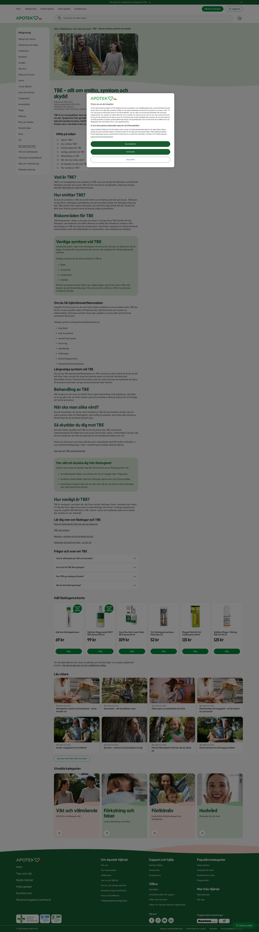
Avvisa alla (130, 152)
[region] (130, 130)
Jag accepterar (130, 144)
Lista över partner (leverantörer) (102, 137)
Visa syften (130, 159)
